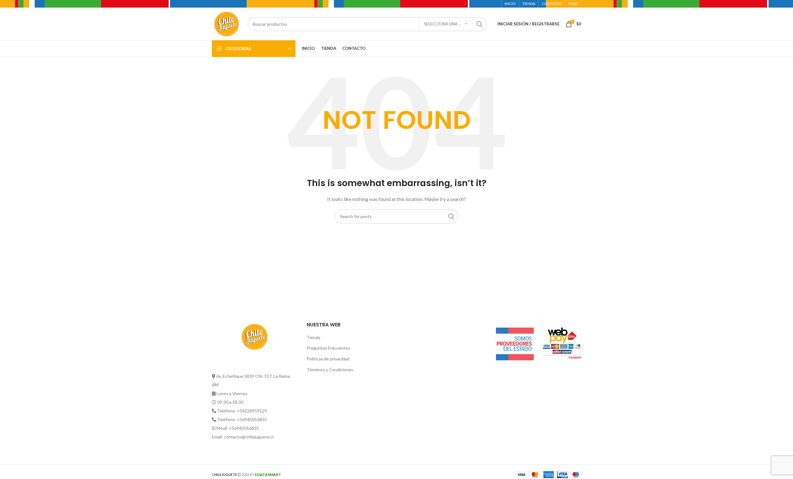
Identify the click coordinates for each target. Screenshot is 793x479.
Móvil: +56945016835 (238, 428)
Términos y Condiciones (330, 369)
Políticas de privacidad (328, 358)
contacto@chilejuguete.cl (249, 436)
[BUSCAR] (479, 24)
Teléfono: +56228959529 (242, 410)
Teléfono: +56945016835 (242, 419)
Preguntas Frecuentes (328, 348)
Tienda (313, 337)
